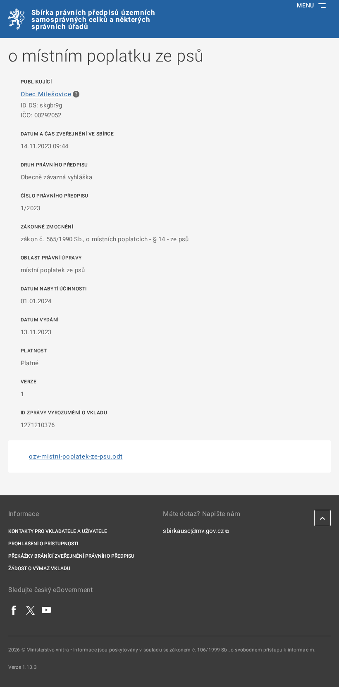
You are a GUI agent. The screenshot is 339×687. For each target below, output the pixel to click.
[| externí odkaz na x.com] (30, 609)
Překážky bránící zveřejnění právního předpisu (71, 556)
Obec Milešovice (46, 94)
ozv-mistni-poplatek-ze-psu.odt (76, 456)
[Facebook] (14, 609)
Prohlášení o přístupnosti (43, 544)
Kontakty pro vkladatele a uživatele (57, 531)
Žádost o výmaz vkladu (39, 568)
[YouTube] (47, 609)
